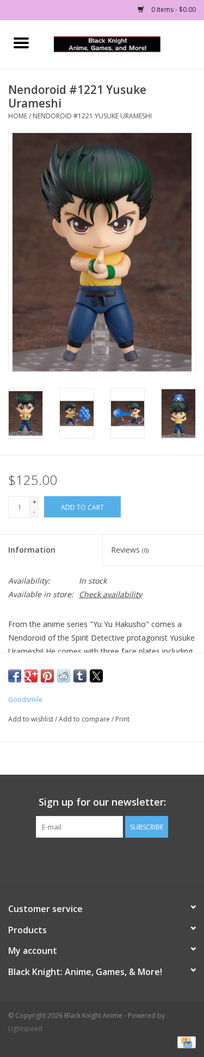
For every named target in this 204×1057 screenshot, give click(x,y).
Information (31, 550)
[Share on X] (96, 675)
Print (122, 719)
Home (17, 116)
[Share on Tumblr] (79, 675)
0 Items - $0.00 (173, 9)
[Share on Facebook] (14, 675)
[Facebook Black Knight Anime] (102, 860)
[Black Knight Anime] (123, 43)
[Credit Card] (185, 1042)
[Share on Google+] (31, 675)
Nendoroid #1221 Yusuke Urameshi (92, 116)
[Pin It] (47, 675)
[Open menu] (21, 42)
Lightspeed (25, 1028)
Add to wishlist (31, 719)
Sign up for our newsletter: (102, 802)
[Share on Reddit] (63, 675)
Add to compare (85, 719)
